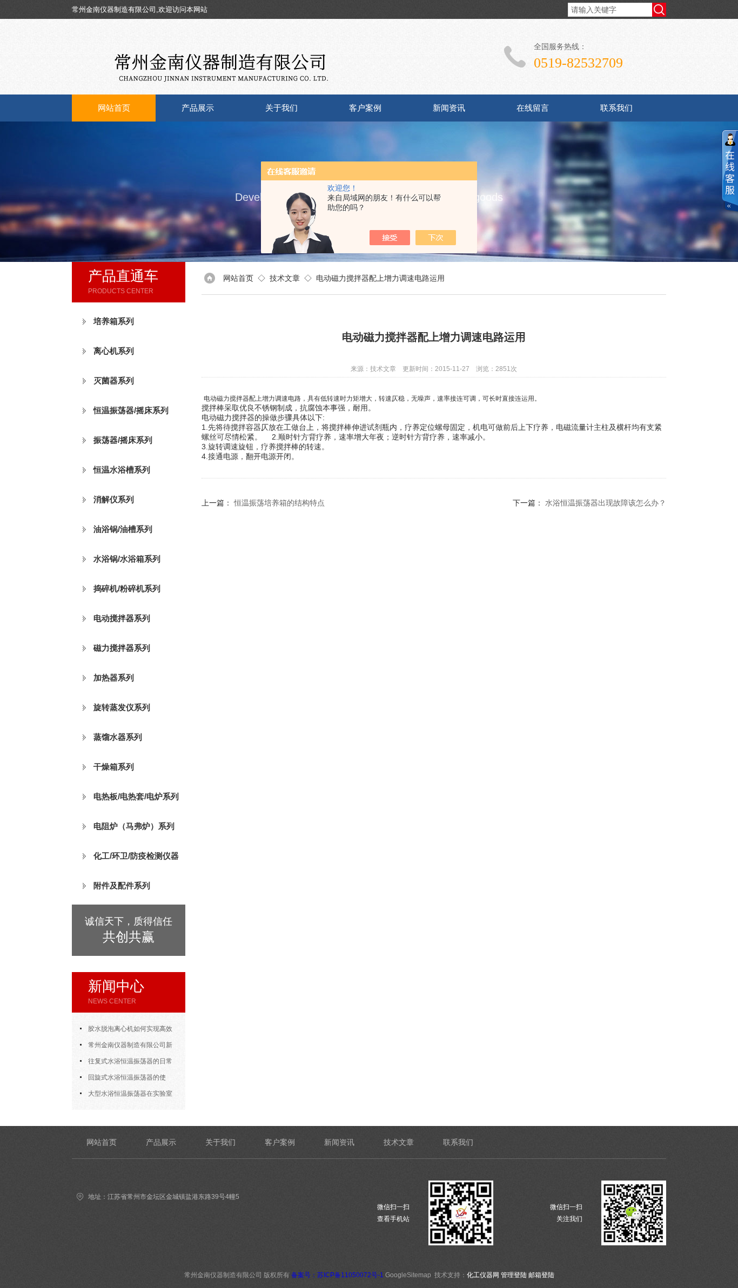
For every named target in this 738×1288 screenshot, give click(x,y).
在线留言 (532, 107)
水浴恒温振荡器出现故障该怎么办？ (605, 502)
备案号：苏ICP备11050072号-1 (337, 1275)
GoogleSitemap (408, 1275)
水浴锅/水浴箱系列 (126, 558)
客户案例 (365, 107)
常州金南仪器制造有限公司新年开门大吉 (126, 1047)
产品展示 (198, 107)
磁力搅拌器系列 (121, 647)
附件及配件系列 (121, 885)
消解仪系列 (113, 499)
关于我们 (281, 107)
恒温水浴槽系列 (121, 469)
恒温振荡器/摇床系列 (131, 410)
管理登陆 (514, 1275)
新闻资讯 (449, 107)
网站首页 (114, 107)
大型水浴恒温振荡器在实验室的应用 (126, 1096)
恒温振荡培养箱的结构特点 (279, 502)
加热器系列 (113, 677)
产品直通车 (123, 276)
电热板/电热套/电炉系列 (136, 796)
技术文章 (285, 278)
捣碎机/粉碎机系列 (126, 588)
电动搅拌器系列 (121, 618)
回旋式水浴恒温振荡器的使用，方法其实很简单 (123, 1079)
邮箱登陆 (541, 1275)
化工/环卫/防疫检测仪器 (136, 855)
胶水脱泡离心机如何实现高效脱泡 (126, 1031)
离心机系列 (113, 350)
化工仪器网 (483, 1275)
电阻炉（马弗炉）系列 (134, 826)
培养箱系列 (113, 321)
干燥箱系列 (113, 766)
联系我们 (616, 107)
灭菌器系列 (113, 380)
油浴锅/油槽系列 (122, 529)
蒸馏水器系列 (117, 736)
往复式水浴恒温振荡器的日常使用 (126, 1063)
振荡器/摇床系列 (122, 439)
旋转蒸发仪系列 (121, 707)
